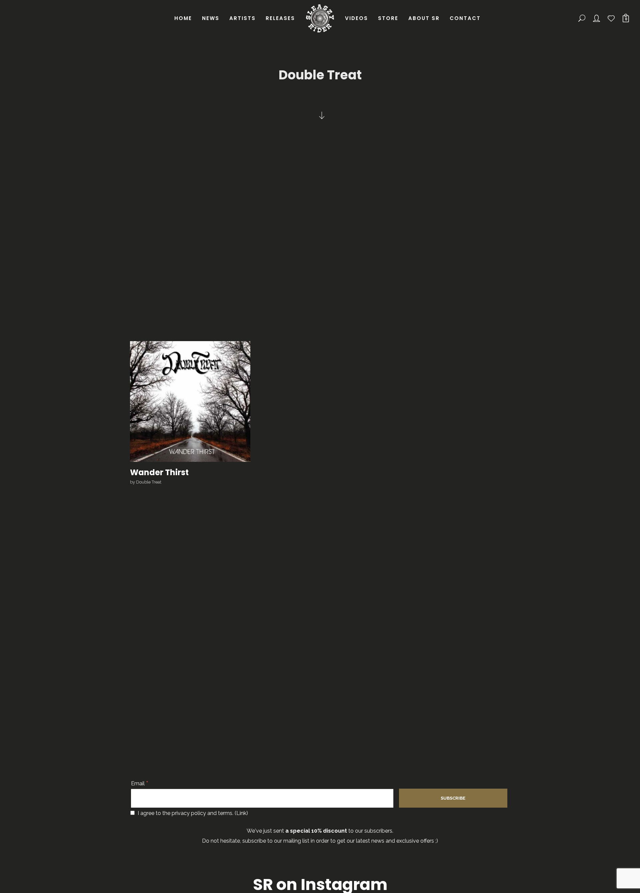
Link (241, 813)
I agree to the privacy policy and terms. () (192, 813)
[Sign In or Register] (597, 18)
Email (139, 783)
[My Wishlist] (611, 18)
